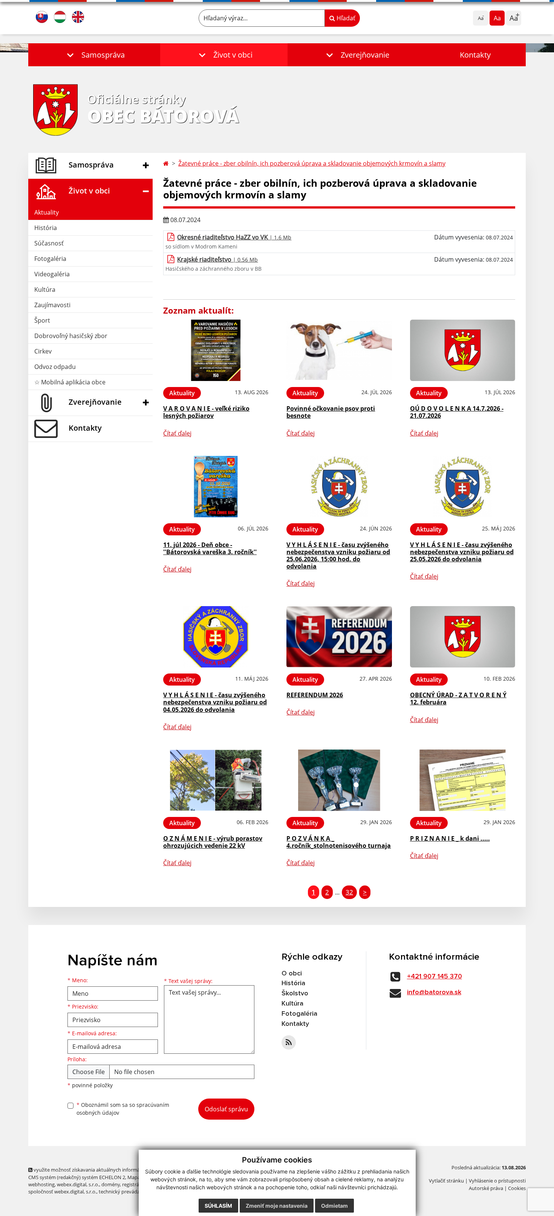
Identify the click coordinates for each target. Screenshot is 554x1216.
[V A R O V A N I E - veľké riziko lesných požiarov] (215, 350)
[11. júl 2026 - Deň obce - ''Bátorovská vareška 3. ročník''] (215, 486)
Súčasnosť (49, 243)
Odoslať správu (226, 1109)
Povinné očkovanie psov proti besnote (330, 412)
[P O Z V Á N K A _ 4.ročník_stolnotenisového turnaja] (339, 780)
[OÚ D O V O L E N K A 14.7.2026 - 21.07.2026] (462, 350)
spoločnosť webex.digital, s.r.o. (62, 1191)
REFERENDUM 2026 (314, 695)
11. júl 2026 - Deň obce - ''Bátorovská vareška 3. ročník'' (210, 548)
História (45, 228)
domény (110, 1184)
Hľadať (345, 18)
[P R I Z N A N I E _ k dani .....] (462, 780)
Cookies (517, 1188)
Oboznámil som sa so (123, 1108)
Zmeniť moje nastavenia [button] (277, 1205)
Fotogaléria (50, 258)
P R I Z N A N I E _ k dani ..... (450, 838)
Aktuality (46, 212)
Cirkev (43, 351)
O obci (292, 973)
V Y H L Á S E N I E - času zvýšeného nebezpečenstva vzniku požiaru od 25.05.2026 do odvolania (462, 552)
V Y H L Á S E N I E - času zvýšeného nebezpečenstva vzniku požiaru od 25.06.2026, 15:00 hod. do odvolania (338, 556)
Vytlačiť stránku (446, 1180)
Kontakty (475, 55)
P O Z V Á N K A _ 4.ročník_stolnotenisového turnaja (338, 842)
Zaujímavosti (52, 305)
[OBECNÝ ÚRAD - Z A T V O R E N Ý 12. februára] (462, 636)
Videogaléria (52, 274)
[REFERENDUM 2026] (339, 636)
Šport (42, 320)
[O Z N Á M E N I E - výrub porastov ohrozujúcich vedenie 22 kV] (215, 780)
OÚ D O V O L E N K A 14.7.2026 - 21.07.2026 (456, 412)
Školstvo (295, 993)
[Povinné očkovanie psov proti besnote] (339, 350)
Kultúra (44, 289)
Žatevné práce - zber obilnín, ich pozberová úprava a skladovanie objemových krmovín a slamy (311, 163)
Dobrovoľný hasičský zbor (70, 336)
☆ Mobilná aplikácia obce (70, 382)
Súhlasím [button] (218, 1205)
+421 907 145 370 (434, 976)
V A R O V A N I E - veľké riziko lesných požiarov (206, 412)
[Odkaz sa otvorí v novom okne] (289, 1042)
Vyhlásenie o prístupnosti (497, 1180)
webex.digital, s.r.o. (78, 1184)
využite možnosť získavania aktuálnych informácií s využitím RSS (105, 1169)
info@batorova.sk (434, 992)
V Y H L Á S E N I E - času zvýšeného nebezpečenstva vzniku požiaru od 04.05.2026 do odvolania (215, 702)
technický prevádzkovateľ (127, 1191)
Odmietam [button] (334, 1205)
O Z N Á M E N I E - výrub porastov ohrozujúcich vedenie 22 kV (212, 842)
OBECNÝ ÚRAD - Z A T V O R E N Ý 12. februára (458, 698)
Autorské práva (486, 1188)
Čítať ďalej (177, 433)
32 (349, 892)
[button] (94, 54)
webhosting (41, 1184)
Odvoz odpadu (55, 367)
